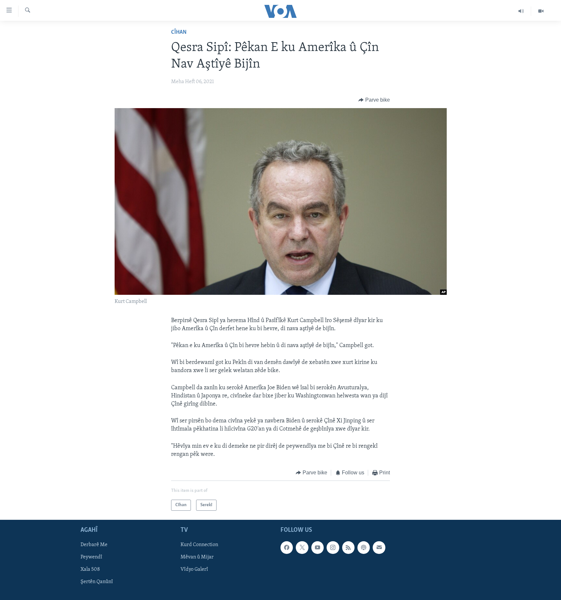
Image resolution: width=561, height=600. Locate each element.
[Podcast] (363, 548)
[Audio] (521, 11)
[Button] (374, 100)
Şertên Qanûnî (97, 582)
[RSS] (348, 548)
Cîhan (179, 32)
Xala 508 (90, 569)
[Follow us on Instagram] (333, 548)
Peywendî (91, 557)
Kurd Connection (199, 545)
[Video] (541, 11)
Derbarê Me (94, 545)
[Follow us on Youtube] (317, 548)
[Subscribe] (379, 548)
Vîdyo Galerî (194, 569)
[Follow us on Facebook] (286, 548)
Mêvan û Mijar (197, 557)
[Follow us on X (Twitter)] (302, 548)
